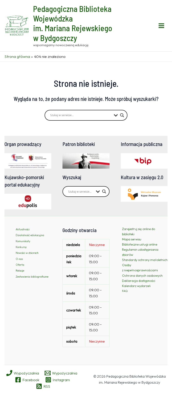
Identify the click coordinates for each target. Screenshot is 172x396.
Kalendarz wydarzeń (136, 286)
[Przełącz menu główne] (161, 26)
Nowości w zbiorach (27, 253)
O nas (19, 259)
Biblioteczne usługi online (139, 244)
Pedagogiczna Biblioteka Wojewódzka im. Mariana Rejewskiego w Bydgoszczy (72, 23)
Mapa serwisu (131, 239)
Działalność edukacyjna (30, 235)
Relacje (20, 270)
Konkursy (21, 247)
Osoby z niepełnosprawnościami (140, 267)
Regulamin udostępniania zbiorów (140, 252)
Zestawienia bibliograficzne (32, 276)
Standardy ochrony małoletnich (145, 260)
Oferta (20, 264)
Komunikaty (23, 241)
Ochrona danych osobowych (142, 276)
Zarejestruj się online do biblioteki (138, 231)
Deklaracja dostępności (138, 281)
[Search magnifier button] (122, 115)
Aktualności (23, 229)
